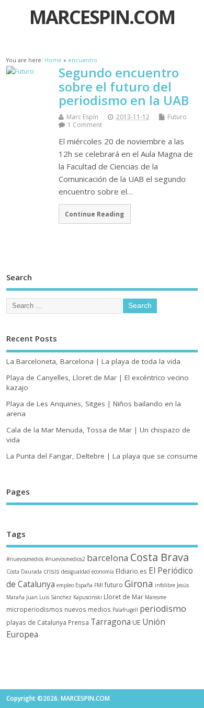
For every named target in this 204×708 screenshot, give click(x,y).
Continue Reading (94, 214)
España (84, 585)
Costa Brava (159, 557)
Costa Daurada (24, 571)
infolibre (165, 585)
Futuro (177, 116)
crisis (51, 571)
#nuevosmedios (24, 559)
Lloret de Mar (123, 596)
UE (136, 622)
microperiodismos (34, 609)
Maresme (155, 597)
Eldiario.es (131, 571)
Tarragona (110, 621)
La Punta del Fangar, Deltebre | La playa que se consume (102, 456)
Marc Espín (82, 116)
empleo (65, 585)
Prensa (78, 622)
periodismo (163, 608)
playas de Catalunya (36, 622)
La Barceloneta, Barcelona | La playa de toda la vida (93, 361)
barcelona (108, 558)
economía (103, 571)
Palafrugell (125, 609)
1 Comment (84, 124)
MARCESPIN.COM (102, 17)
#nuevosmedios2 (65, 559)
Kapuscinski (87, 597)
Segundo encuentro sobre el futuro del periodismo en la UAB (124, 86)
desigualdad (75, 571)
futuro (114, 584)
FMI (98, 585)
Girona (138, 583)
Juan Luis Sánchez (49, 597)
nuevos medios (87, 609)
